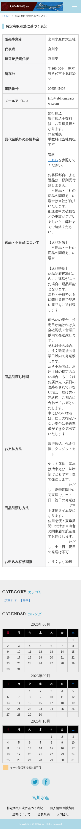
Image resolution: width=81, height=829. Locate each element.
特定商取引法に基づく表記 (25, 808)
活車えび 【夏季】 (18, 600)
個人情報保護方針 (62, 808)
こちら (53, 160)
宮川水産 (40, 797)
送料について (21, 814)
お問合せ (63, 814)
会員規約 (44, 814)
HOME (6, 16)
